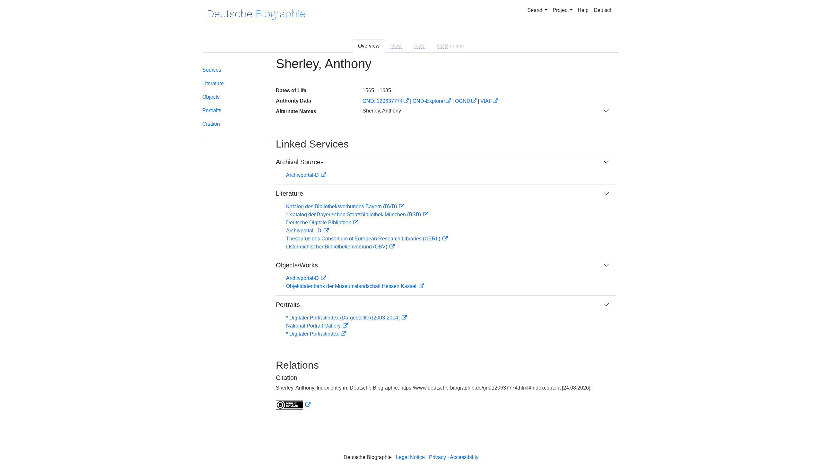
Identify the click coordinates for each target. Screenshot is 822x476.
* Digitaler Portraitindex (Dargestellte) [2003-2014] (343, 317)
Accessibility (464, 457)
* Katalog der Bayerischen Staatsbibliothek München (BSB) (354, 214)
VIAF (486, 101)
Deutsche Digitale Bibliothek (319, 222)
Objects (211, 97)
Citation (211, 124)
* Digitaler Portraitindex (313, 334)
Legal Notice (410, 457)
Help (583, 10)
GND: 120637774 (383, 101)
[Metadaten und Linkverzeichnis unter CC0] (293, 405)
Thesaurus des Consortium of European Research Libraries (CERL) (364, 238)
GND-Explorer (429, 101)
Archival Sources (300, 162)
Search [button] (535, 10)
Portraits (211, 110)
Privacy (437, 457)
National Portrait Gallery (314, 325)
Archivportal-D (303, 175)
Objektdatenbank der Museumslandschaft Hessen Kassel (352, 286)
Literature (213, 83)
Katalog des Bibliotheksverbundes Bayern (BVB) (342, 206)
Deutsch (603, 10)
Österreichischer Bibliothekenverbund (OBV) (337, 246)
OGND (462, 101)
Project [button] (561, 10)
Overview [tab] (369, 46)
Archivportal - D (304, 230)
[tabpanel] (411, 237)
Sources (211, 70)
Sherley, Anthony (382, 110)
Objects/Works (297, 265)
